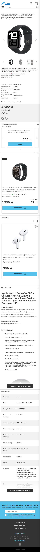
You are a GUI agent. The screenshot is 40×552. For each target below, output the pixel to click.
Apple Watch (15, 14)
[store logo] (9, 3)
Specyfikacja (5, 392)
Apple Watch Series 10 (27, 14)
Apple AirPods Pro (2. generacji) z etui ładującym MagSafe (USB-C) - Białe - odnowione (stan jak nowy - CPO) (19, 257)
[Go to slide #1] (11, 62)
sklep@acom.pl (20, 540)
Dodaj (20, 144)
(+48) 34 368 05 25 (20, 534)
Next (37, 138)
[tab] (20, 124)
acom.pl (23, 549)
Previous (3, 138)
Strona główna (5, 14)
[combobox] (22, 7)
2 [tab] (20, 149)
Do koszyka (18, 207)
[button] (31, 3)
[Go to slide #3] (30, 62)
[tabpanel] (20, 138)
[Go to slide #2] (20, 62)
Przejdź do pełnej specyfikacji (12, 102)
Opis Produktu (6, 287)
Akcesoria (4, 217)
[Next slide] (36, 39)
